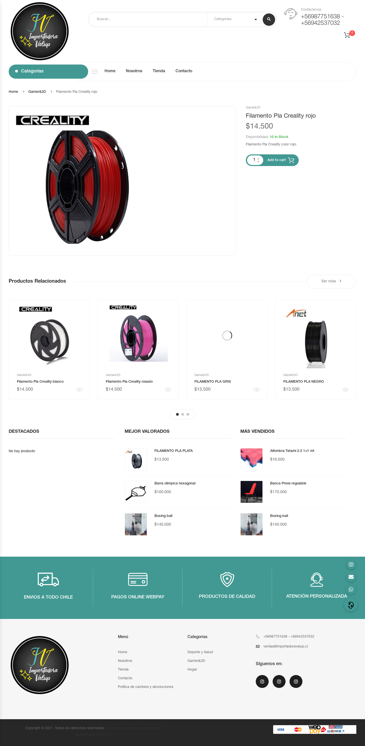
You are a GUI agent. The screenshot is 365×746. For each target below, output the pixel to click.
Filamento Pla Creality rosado (129, 382)
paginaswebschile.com (94, 735)
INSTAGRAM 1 (262, 684)
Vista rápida (79, 389)
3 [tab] (187, 414)
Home (110, 71)
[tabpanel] (49, 350)
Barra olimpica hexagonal (174, 483)
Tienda (159, 71)
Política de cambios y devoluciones (145, 687)
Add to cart (276, 160)
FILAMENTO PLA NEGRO (303, 382)
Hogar (192, 670)
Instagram (296, 684)
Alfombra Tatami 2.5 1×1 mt (292, 451)
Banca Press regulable (288, 483)
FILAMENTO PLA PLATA (173, 451)
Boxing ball (163, 516)
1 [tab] (177, 414)
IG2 (279, 684)
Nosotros (134, 71)
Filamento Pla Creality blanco (40, 382)
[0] (350, 36)
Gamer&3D (37, 92)
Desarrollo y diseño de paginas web (134, 728)
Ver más (329, 282)
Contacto (184, 71)
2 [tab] (182, 414)
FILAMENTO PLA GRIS (212, 382)
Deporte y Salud (200, 652)
